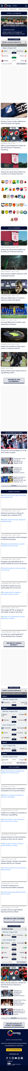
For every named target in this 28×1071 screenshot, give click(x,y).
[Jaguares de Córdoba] (8, 196)
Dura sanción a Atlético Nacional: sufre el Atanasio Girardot (14, 275)
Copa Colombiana (14, 926)
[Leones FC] (6, 212)
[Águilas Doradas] (3, 182)
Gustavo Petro (7, 9)
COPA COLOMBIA (14, 767)
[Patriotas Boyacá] (14, 212)
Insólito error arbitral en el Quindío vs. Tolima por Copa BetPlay (14, 814)
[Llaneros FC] (16, 196)
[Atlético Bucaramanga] (14, 182)
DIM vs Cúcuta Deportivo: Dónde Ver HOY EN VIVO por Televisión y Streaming (13, 148)
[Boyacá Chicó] (21, 182)
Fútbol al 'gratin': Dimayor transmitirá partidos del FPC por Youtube (13, 862)
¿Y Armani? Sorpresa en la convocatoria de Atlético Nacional (12, 886)
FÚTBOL (15, 6)
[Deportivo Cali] (6, 189)
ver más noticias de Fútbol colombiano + (14, 1025)
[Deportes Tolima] (3, 189)
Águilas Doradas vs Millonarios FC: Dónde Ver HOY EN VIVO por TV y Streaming (20, 480)
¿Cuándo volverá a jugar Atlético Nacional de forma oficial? (12, 911)
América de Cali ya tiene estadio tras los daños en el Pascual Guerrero (13, 173)
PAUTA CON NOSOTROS (14, 1050)
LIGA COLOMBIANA (14, 228)
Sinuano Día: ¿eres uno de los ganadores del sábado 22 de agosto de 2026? (19, 462)
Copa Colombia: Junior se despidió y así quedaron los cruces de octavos (13, 790)
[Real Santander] (25, 212)
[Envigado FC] (21, 205)
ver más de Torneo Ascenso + (14, 644)
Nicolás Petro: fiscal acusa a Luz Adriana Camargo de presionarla (20, 1002)
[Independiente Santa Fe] (25, 189)
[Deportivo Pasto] (10, 189)
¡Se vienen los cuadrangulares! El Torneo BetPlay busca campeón (12, 635)
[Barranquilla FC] (6, 205)
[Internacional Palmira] (3, 212)
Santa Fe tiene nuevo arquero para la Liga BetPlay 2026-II (13, 372)
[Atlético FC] (3, 205)
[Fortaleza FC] (18, 189)
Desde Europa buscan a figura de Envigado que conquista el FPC (12, 514)
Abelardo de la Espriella (18, 9)
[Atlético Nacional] (18, 182)
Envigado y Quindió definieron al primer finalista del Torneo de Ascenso (14, 563)
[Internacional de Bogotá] (5, 196)
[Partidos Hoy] (19, 1057)
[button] (14, 45)
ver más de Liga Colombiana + (14, 380)
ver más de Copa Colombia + (14, 919)
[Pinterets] (22, 1057)
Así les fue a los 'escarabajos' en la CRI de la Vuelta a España (14, 451)
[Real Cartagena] (18, 212)
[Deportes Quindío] (18, 205)
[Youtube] (16, 1057)
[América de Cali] (10, 182)
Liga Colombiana (14, 39)
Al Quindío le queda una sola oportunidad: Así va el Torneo (11, 587)
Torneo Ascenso (14, 687)
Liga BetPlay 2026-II (9, 30)
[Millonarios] (20, 196)
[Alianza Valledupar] (6, 182)
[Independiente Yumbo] (25, 205)
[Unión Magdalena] (16, 219)
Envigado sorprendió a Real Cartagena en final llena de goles (14, 538)
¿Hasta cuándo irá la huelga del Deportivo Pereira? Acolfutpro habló (13, 33)
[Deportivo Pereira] (14, 189)
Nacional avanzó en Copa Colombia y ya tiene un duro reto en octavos (13, 838)
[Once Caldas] (23, 196)
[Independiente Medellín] (21, 189)
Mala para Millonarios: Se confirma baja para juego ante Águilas (12, 299)
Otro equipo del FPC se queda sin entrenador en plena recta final (12, 611)
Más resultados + (22, 64)
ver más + (14, 485)
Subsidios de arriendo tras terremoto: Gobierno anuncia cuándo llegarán (19, 471)
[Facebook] (7, 1057)
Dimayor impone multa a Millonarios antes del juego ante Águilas (13, 122)
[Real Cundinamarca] (21, 212)
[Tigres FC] (12, 219)
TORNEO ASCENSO (14, 491)
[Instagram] (13, 1057)
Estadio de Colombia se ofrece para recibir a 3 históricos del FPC (13, 347)
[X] (10, 1057)
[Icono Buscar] (26, 5)
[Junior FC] (12, 196)
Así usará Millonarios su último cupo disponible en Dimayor (13, 323)
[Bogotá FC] (14, 205)
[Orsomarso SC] (10, 212)
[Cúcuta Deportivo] (25, 182)
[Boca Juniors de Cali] (10, 205)
